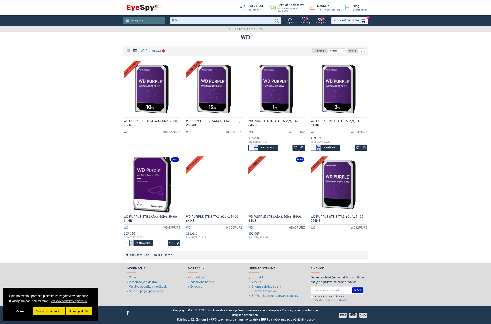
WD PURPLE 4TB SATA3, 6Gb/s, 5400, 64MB (151, 219)
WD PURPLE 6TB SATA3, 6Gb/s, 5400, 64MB (212, 219)
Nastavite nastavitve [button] (49, 311)
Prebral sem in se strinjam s (331, 298)
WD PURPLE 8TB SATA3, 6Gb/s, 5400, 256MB (337, 219)
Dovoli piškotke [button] (79, 311)
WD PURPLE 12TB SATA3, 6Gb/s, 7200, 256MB (213, 123)
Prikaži (352, 50)
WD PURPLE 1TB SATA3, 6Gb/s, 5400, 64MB (274, 123)
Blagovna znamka (245, 28)
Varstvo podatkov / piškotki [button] (69, 301)
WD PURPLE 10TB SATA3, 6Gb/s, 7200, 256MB (151, 123)
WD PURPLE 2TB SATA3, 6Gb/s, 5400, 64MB (337, 123)
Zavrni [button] (20, 311)
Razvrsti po (320, 50)
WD (126, 132)
